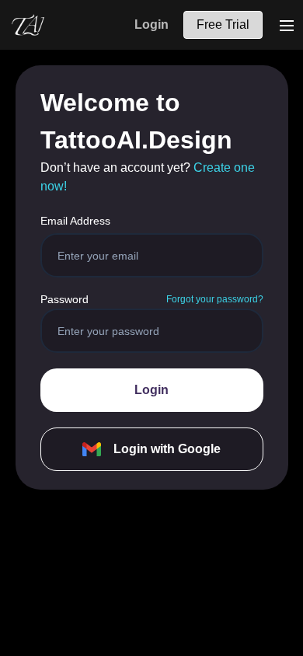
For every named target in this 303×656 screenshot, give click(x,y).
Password (64, 299)
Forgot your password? (214, 299)
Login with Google (167, 448)
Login (151, 24)
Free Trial (223, 24)
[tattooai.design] (28, 25)
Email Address (75, 221)
